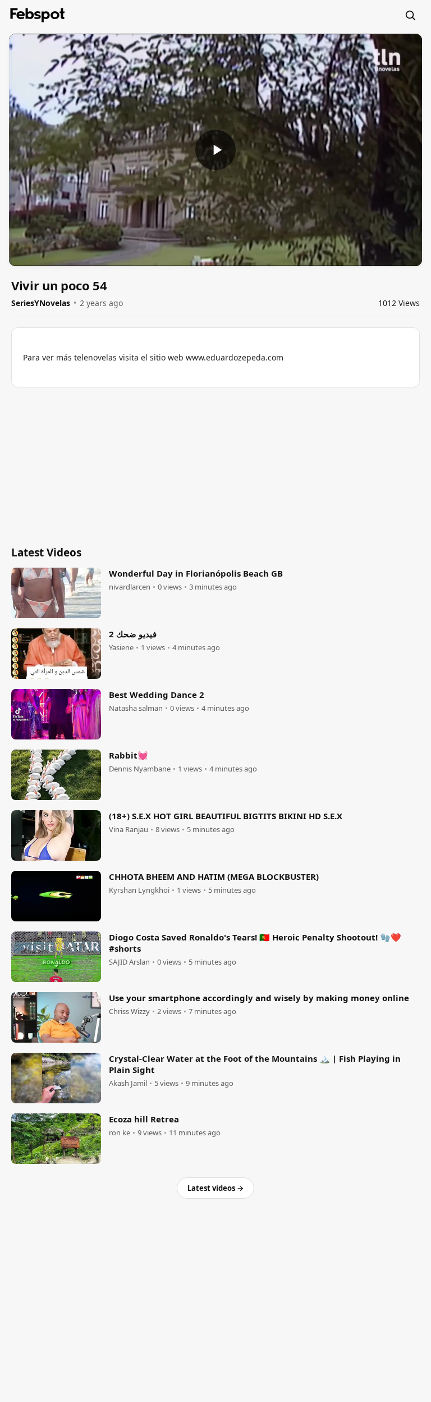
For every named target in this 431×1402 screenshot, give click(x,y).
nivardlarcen (129, 587)
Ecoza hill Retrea (144, 1119)
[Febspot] (37, 15)
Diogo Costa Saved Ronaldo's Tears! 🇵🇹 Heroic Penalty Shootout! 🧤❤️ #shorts (255, 942)
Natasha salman (136, 708)
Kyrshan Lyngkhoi (139, 890)
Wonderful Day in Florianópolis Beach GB (196, 573)
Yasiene (121, 647)
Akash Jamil (128, 1083)
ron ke (119, 1133)
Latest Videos (46, 552)
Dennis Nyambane (140, 769)
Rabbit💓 (128, 755)
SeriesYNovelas (40, 303)
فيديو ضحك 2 (133, 634)
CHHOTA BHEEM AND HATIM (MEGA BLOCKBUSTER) (214, 876)
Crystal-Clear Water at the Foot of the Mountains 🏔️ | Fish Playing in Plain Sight (255, 1064)
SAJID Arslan (129, 962)
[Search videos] (410, 15)
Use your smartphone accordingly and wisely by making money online (259, 997)
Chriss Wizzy (129, 1011)
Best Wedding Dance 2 (156, 694)
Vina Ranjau (128, 829)
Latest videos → (215, 1188)
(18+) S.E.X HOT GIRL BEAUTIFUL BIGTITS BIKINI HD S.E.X (225, 815)
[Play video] (215, 150)
